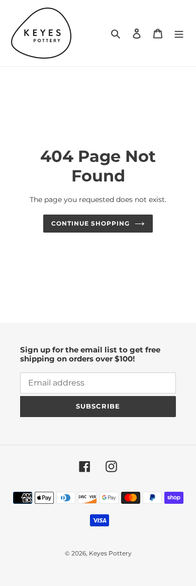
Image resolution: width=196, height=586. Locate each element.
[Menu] (178, 33)
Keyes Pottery (110, 553)
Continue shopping (90, 223)
